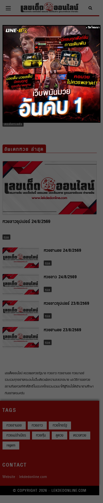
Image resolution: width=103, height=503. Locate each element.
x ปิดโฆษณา (93, 27)
